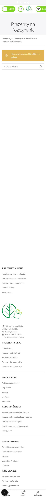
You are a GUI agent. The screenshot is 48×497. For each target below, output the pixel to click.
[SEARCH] (41, 66)
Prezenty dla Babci (9, 357)
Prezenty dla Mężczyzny (12, 367)
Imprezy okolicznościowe (25, 39)
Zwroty (5, 392)
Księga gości (7, 292)
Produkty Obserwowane (12, 452)
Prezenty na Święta (10, 481)
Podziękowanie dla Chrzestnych (15, 426)
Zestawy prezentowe (10, 485)
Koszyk (5, 456)
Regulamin (6, 387)
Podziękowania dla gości (12, 421)
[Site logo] (29, 9)
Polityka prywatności (10, 383)
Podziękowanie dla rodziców (14, 274)
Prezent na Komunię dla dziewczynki (17, 417)
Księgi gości (7, 431)
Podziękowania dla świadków (14, 278)
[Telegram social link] (28, 3)
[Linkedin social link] (24, 3)
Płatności (6, 401)
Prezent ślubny (8, 288)
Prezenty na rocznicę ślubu (13, 283)
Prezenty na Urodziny (11, 476)
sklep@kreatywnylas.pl (14, 337)
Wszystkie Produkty (10, 461)
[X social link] (21, 3)
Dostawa (5, 397)
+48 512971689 (14, 334)
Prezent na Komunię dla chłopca (15, 412)
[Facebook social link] (17, 3)
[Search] (21, 9)
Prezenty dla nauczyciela (12, 362)
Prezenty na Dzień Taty (11, 353)
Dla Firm (5, 465)
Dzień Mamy (7, 348)
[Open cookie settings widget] (4, 492)
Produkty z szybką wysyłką (13, 447)
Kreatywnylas (7, 39)
